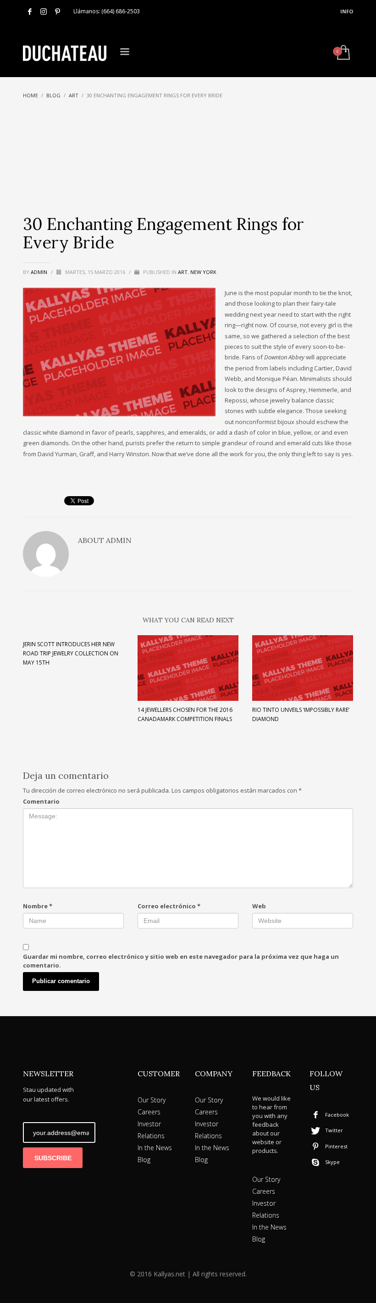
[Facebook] (30, 11)
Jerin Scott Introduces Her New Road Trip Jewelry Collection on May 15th (70, 653)
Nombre (37, 906)
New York (203, 271)
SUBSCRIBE (53, 1158)
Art (183, 271)
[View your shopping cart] (342, 53)
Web (259, 906)
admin (40, 271)
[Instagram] (43, 11)
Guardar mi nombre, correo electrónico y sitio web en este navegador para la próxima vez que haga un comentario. (181, 960)
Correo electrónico (169, 906)
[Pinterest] (57, 11)
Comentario (41, 801)
